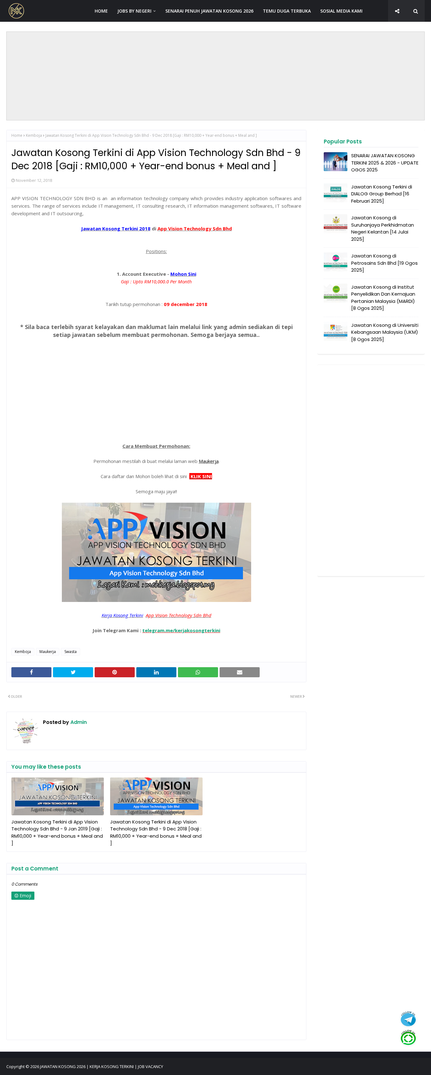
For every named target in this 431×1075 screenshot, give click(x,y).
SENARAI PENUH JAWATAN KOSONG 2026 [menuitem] (209, 11)
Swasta (70, 651)
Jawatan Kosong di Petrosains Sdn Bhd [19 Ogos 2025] (384, 262)
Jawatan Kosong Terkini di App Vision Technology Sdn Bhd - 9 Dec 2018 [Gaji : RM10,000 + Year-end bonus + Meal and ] (156, 832)
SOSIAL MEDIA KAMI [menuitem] (341, 11)
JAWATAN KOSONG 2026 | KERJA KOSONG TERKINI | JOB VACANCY (101, 1066)
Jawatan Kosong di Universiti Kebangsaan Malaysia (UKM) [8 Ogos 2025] (384, 332)
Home (16, 135)
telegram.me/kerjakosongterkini (181, 630)
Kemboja (34, 135)
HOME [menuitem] (101, 11)
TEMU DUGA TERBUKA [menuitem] (287, 11)
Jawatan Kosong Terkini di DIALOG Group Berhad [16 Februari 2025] (381, 193)
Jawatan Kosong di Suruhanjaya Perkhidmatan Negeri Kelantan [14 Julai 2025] (382, 228)
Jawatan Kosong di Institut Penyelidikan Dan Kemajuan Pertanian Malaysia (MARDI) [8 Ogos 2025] (383, 298)
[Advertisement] (215, 76)
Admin (78, 722)
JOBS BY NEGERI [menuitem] (134, 11)
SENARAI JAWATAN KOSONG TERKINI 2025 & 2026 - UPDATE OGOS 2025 (384, 162)
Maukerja (47, 651)
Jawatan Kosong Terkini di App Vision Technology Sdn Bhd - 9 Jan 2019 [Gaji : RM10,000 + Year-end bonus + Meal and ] (57, 832)
